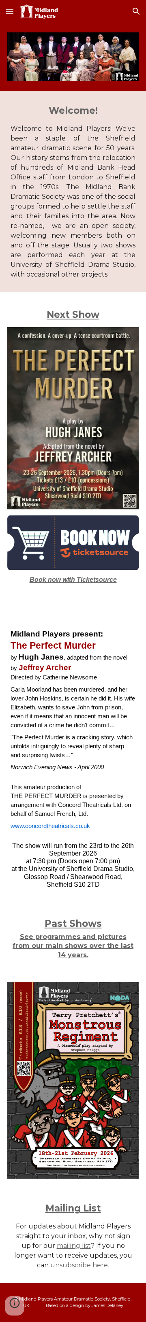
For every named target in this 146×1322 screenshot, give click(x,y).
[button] (9, 11)
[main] (73, 191)
